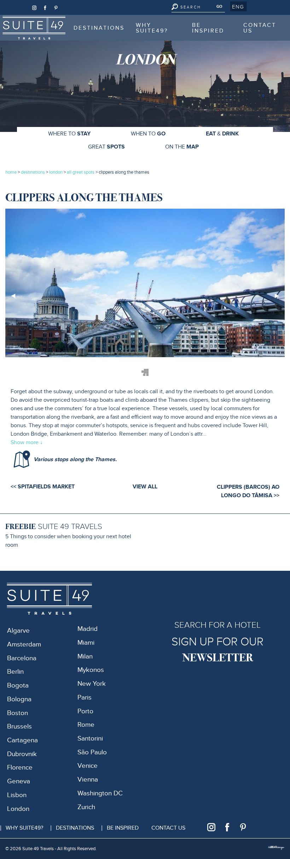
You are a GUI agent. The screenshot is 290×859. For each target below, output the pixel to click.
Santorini (90, 739)
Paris (84, 697)
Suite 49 (21, 19)
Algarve (18, 631)
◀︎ (16, 298)
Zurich (86, 807)
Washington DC (100, 793)
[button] (238, 6)
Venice (87, 766)
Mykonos (90, 670)
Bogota (18, 685)
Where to (69, 133)
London (18, 809)
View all (145, 486)
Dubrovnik (22, 754)
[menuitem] (34, 28)
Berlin (15, 672)
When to (148, 133)
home (11, 172)
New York (91, 684)
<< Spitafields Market (43, 486)
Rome (85, 725)
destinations (33, 172)
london (56, 172)
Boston (17, 713)
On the (182, 146)
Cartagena (22, 740)
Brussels (19, 726)
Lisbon (17, 795)
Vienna (87, 780)
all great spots (81, 172)
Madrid (87, 629)
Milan (85, 656)
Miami (85, 643)
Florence (20, 768)
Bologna (19, 699)
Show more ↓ (27, 442)
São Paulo (92, 752)
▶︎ (280, 298)
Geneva (18, 781)
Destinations (99, 27)
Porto (85, 711)
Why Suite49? (152, 28)
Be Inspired (208, 28)
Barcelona (21, 658)
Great (106, 146)
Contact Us (259, 28)
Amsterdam (24, 644)
